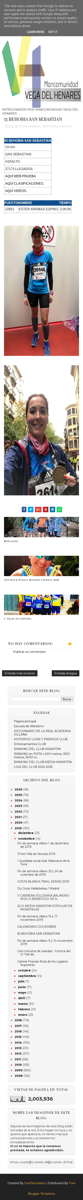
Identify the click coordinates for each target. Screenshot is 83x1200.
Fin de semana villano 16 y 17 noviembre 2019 (37, 918)
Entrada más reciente (20, 673)
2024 (19, 800)
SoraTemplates (34, 1183)
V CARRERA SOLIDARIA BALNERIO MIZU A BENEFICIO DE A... (43, 897)
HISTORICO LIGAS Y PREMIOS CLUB (40, 739)
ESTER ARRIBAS (30, 126)
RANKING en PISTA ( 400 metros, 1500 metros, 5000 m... (42, 755)
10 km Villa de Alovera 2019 (36, 854)
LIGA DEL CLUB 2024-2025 (33, 767)
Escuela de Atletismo (29, 726)
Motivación (11, 541)
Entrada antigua (65, 673)
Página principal (25, 721)
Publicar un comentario (29, 652)
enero (23, 1015)
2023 (19, 806)
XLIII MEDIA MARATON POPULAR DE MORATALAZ (45, 907)
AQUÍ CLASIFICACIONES (24, 183)
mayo (22, 992)
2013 (18, 1048)
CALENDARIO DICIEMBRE (36, 927)
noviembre (26, 838)
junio (22, 987)
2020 (19, 822)
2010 (19, 1065)
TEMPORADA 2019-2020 (57, 126)
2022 (19, 811)
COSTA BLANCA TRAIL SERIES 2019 (43, 881)
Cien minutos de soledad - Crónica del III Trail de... (43, 952)
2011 (18, 1059)
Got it (53, 32)
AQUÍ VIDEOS (15, 191)
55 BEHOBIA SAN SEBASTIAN (38, 933)
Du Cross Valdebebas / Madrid (38, 888)
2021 (18, 817)
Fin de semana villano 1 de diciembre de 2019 (43, 845)
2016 (19, 1031)
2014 (19, 1042)
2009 (19, 1070)
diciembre (26, 833)
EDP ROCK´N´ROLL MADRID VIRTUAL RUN (31, 579)
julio (21, 981)
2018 (19, 1020)
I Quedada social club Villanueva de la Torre (43, 862)
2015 (18, 1037)
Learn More (35, 32)
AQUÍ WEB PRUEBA (20, 176)
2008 (19, 1076)
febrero (24, 1009)
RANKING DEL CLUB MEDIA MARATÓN (43, 762)
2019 (19, 828)
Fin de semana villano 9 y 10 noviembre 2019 (45, 942)
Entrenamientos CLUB (30, 744)
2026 (19, 789)
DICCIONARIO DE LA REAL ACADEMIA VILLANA (42, 732)
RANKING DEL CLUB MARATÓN (37, 749)
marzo (23, 1004)
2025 (19, 795)
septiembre (27, 976)
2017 (19, 1026)
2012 (18, 1053)
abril (22, 998)
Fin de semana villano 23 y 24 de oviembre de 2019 (40, 872)
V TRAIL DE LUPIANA (18, 618)
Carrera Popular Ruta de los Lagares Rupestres (42, 963)
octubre (24, 970)
